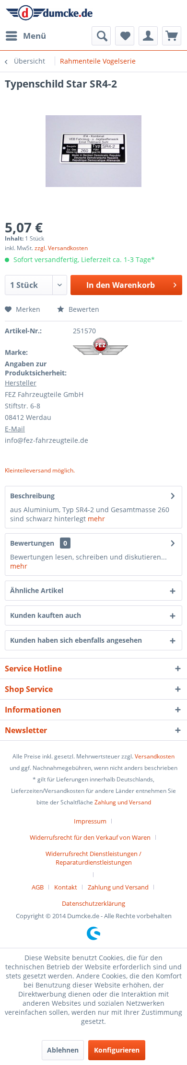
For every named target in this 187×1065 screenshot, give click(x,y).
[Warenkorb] (171, 35)
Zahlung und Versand (122, 802)
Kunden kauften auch (45, 615)
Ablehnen (63, 1049)
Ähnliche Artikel (36, 590)
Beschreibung (32, 495)
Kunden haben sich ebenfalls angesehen (76, 640)
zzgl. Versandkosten (61, 248)
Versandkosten (155, 756)
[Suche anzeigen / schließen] (101, 35)
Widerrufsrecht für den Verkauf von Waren (90, 837)
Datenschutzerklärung (93, 903)
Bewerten (83, 309)
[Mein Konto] (148, 35)
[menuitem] (25, 35)
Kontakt (65, 887)
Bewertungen (32, 543)
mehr (96, 518)
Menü (34, 35)
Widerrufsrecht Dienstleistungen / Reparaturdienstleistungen (93, 858)
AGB (38, 887)
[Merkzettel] (124, 35)
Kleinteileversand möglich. (40, 470)
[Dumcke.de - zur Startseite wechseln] (49, 13)
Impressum (90, 821)
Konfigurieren (117, 1049)
